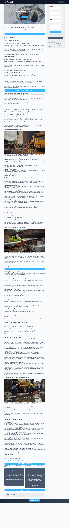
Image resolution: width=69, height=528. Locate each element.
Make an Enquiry (34, 500)
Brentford (20, 460)
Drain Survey (6, 27)
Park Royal (10, 460)
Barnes (23, 460)
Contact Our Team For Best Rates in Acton (24, 269)
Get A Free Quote (24, 490)
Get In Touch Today (25, 33)
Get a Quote (24, 16)
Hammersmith (15, 460)
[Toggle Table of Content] (14, 37)
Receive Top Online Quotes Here (24, 463)
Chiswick (6, 460)
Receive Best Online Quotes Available (24, 90)
